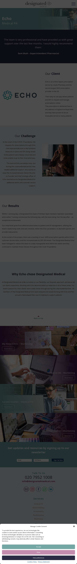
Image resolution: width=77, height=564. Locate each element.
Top (72, 551)
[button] (74, 526)
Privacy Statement (44, 561)
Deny (38, 552)
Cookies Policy (32, 561)
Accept (38, 547)
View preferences (38, 558)
